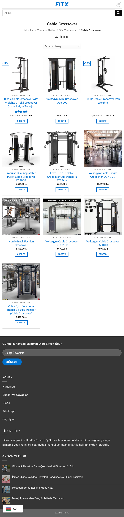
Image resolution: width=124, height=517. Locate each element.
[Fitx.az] (62, 4)
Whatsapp (8, 411)
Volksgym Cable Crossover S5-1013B (61, 243)
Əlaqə (6, 403)
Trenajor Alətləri (46, 30)
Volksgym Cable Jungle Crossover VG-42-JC (102, 174)
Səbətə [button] (21, 121)
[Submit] (118, 13)
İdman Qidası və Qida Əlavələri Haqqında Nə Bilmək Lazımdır (47, 476)
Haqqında (8, 386)
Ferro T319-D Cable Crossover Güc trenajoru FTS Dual (62, 176)
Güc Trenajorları (68, 30)
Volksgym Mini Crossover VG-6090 (62, 100)
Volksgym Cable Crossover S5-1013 (102, 243)
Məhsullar (28, 30)
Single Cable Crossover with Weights (103, 100)
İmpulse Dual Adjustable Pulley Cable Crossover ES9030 (21, 176)
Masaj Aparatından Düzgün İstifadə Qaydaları (38, 498)
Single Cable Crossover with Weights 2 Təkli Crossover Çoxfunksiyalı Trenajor (21, 102)
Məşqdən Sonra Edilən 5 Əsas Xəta (32, 487)
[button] (4, 4)
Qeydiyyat (8, 419)
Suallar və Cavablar (15, 395)
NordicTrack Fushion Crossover (21, 243)
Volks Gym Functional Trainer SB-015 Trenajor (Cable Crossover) (21, 310)
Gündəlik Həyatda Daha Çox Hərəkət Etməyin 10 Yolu (43, 466)
